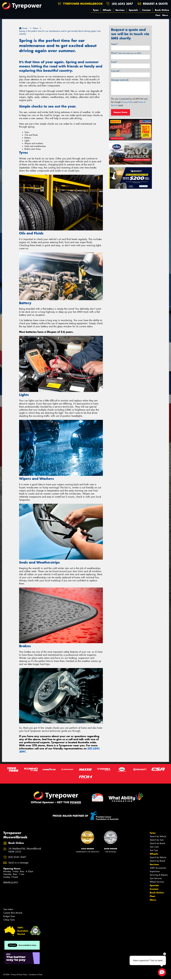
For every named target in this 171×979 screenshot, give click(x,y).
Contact (146, 10)
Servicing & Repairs (159, 874)
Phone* (126, 53)
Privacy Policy (127, 102)
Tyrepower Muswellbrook (82, 3)
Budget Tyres (9, 916)
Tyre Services (156, 878)
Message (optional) (120, 80)
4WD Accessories (158, 868)
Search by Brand (157, 843)
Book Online (162, 10)
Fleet (158, 15)
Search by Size (157, 839)
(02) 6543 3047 (122, 3)
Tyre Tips (154, 850)
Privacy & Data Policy (19, 974)
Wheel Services (157, 881)
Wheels (107, 10)
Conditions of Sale (35, 974)
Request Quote (120, 112)
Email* (114, 62)
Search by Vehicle (158, 836)
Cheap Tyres (9, 919)
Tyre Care (154, 846)
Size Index (8, 909)
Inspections (155, 871)
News (165, 15)
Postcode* (115, 71)
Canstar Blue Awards (12, 912)
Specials (133, 10)
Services (120, 10)
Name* (114, 44)
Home (25, 28)
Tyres (96, 10)
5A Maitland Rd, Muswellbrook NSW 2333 (24, 850)
